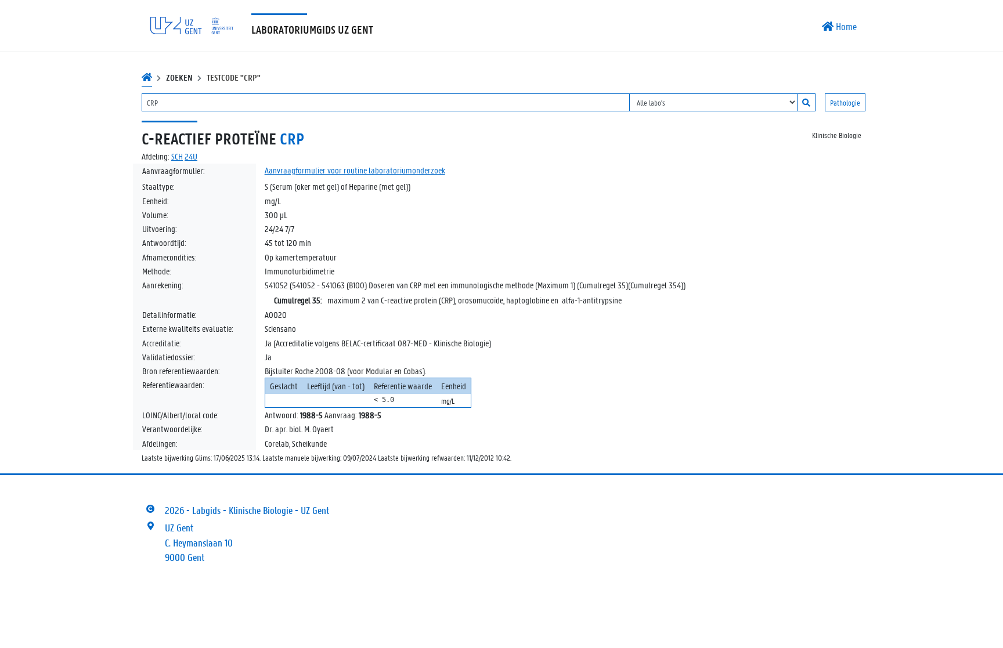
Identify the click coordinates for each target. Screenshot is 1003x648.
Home (845, 26)
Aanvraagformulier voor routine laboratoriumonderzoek (355, 170)
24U (191, 156)
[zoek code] (806, 102)
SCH (177, 156)
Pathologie (845, 102)
